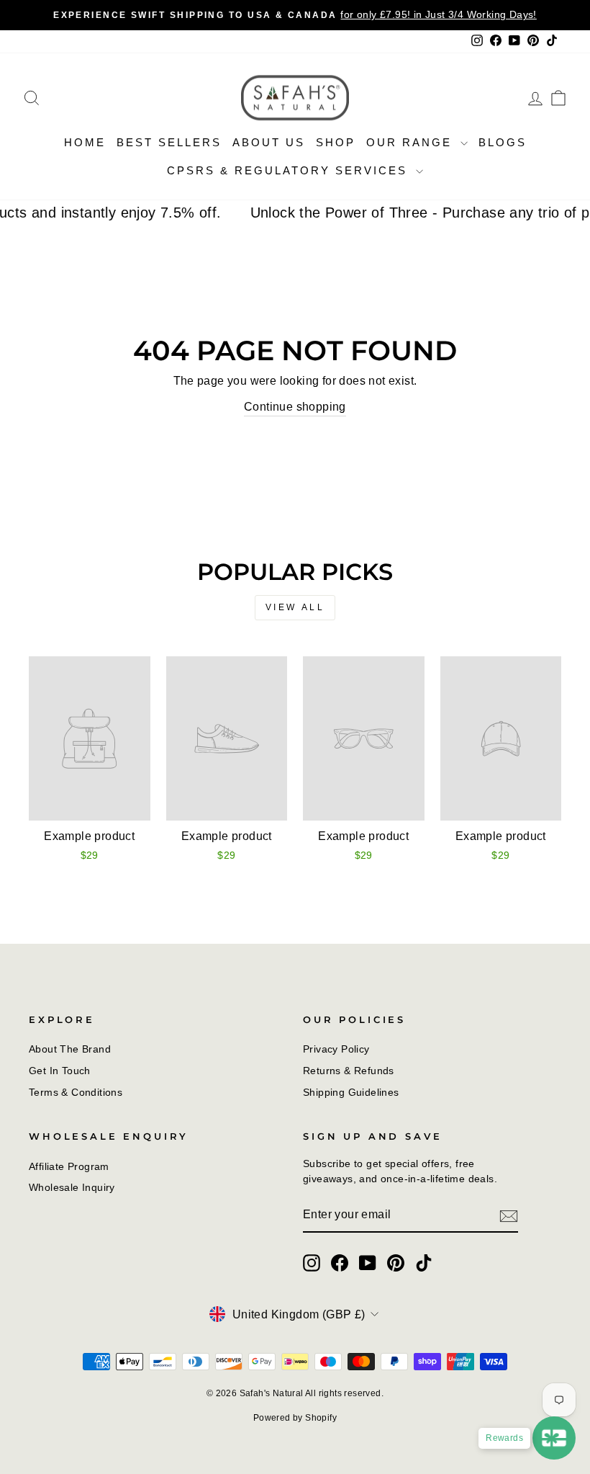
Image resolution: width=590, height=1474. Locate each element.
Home (85, 142)
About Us (268, 142)
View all (295, 607)
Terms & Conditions (75, 1092)
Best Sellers (169, 142)
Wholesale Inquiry (72, 1187)
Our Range (411, 142)
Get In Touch (60, 1071)
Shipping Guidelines (351, 1092)
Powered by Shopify (295, 1418)
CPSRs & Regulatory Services (289, 170)
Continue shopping (295, 407)
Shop (335, 142)
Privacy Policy (336, 1049)
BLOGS (502, 142)
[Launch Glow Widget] (554, 1438)
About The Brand (70, 1049)
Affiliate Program (69, 1166)
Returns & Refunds (348, 1071)
